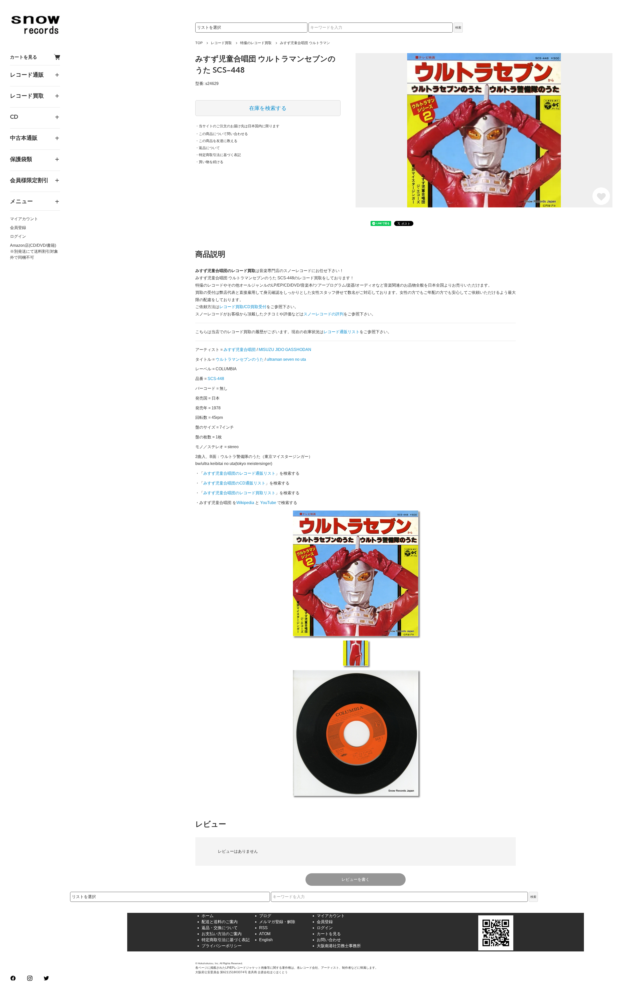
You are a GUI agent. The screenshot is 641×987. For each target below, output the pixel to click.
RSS (263, 928)
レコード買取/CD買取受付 (242, 307)
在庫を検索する (268, 108)
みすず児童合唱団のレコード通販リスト (239, 473)
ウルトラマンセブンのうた (240, 359)
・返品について (207, 148)
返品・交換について (220, 928)
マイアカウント (24, 219)
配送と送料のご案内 (220, 922)
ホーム (208, 916)
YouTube (268, 503)
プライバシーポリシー (222, 946)
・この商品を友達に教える (216, 141)
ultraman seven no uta (286, 359)
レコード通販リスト (342, 332)
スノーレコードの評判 (323, 314)
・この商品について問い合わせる (221, 134)
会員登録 (18, 228)
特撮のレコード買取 (256, 43)
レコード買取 (221, 43)
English (266, 940)
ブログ (265, 916)
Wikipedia (245, 503)
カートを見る (23, 57)
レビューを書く (356, 879)
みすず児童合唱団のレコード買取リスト (239, 493)
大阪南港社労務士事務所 (339, 946)
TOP (199, 43)
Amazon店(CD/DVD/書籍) (33, 245)
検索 (458, 27)
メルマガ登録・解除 (277, 922)
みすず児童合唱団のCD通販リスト (234, 483)
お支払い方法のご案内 (222, 934)
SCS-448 (216, 379)
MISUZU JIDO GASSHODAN (285, 349)
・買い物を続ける (209, 162)
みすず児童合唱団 (240, 349)
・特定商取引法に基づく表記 (218, 155)
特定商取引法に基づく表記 (226, 940)
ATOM (264, 934)
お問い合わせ (329, 940)
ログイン (18, 236)
